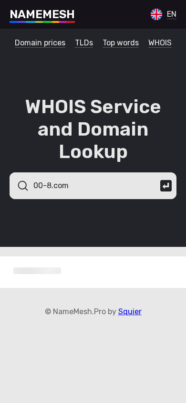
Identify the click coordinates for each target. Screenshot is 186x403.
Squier (130, 311)
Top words (121, 42)
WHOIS (160, 42)
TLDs (84, 42)
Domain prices (40, 42)
